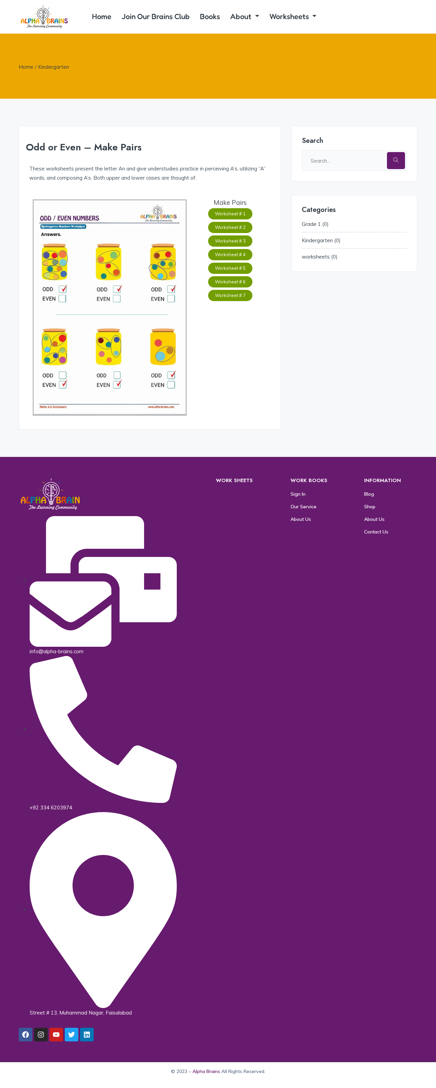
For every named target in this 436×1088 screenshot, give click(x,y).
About (241, 16)
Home (101, 16)
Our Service (303, 507)
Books (210, 16)
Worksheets (290, 16)
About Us (301, 519)
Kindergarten (53, 67)
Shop (369, 507)
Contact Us (376, 532)
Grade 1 (311, 224)
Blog (369, 494)
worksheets (316, 256)
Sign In (298, 494)
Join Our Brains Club (156, 16)
